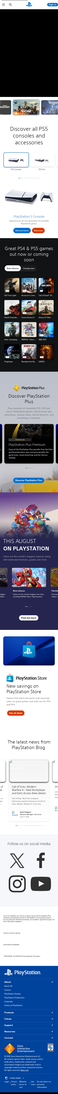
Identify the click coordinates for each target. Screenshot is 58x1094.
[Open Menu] (3, 4)
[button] (29, 107)
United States (15, 1078)
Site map (33, 1083)
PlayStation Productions (14, 997)
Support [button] (8, 1025)
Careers (7, 990)
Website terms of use (22, 1084)
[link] (29, 584)
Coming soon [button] (28, 268)
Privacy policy (14, 1083)
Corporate (8, 1001)
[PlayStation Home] (29, 4)
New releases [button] (13, 268)
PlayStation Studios (12, 993)
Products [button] (9, 1012)
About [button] (7, 982)
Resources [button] (9, 1031)
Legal (6, 1081)
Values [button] (7, 1018)
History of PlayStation (13, 1005)
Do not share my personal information (44, 1084)
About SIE (8, 986)
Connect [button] (8, 1037)
